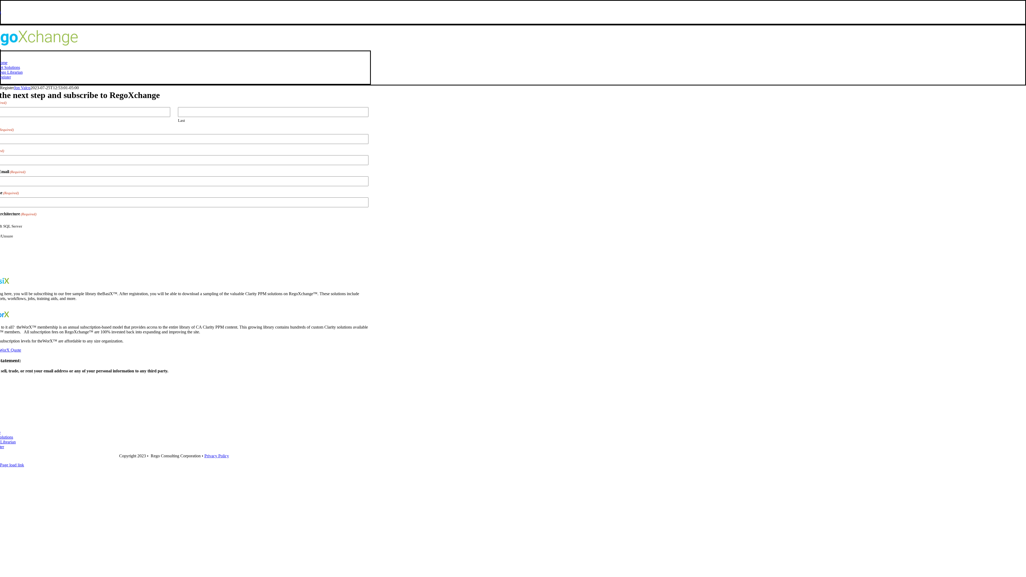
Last (181, 120)
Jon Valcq (22, 87)
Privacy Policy (216, 456)
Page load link (12, 465)
